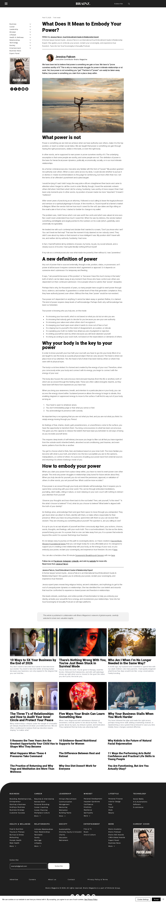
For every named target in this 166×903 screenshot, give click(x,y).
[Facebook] (15, 88)
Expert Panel (14, 53)
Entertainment (15, 48)
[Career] (30, 26)
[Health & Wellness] (30, 37)
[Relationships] (30, 40)
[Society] (30, 45)
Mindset (12, 32)
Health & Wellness (16, 37)
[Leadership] (30, 29)
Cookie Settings (143, 899)
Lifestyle (12, 35)
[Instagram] (11, 88)
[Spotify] (26, 88)
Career (12, 26)
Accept (156, 899)
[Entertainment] (30, 48)
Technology (13, 43)
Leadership (13, 29)
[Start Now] (34, 669)
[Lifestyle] (30, 34)
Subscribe (118, 4)
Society (12, 45)
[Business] (30, 24)
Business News (15, 51)
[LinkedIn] (19, 88)
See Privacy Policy (90, 899)
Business (12, 24)
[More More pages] (40, 815)
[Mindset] (30, 32)
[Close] (163, 899)
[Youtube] (23, 88)
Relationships (14, 40)
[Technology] (30, 42)
